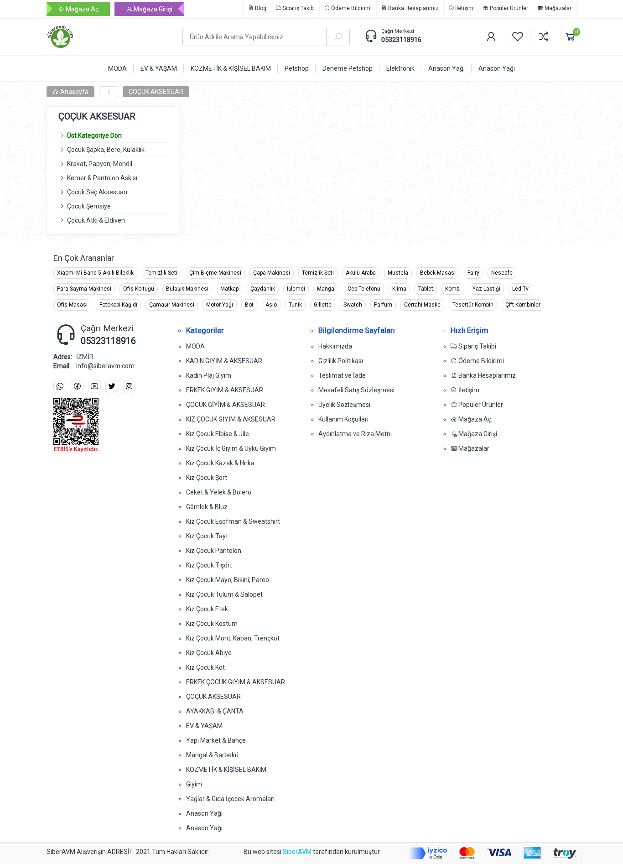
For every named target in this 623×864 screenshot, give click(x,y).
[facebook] (77, 387)
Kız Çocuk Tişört (209, 565)
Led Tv (520, 289)
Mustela (398, 273)
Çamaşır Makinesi (171, 305)
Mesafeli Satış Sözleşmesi (356, 390)
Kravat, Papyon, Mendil (99, 163)
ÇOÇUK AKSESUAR (156, 91)
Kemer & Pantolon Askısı (102, 178)
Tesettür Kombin (472, 305)
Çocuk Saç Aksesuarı (97, 192)
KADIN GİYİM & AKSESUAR (224, 360)
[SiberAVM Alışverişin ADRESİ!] (108, 37)
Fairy (473, 273)
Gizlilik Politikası (340, 360)
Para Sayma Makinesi (84, 289)
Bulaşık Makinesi (187, 289)
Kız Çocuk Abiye (209, 652)
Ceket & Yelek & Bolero (218, 492)
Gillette (323, 305)
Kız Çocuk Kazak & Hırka (220, 463)
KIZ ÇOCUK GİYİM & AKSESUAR (230, 419)
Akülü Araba (361, 273)
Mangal (326, 289)
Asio (271, 305)
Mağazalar (557, 8)
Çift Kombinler (522, 305)
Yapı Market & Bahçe (216, 740)
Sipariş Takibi (298, 8)
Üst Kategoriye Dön (94, 135)
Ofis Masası (72, 305)
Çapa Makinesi (271, 273)
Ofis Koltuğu (138, 289)
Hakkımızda (335, 346)
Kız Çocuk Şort (206, 477)
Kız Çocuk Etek (207, 609)
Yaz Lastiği (486, 289)
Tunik (295, 305)
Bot (249, 305)
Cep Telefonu (364, 289)
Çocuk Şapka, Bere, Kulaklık (106, 149)
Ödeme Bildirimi (351, 8)
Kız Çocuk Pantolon (213, 550)
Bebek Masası (438, 273)
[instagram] (129, 387)
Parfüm (383, 305)
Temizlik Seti (161, 273)
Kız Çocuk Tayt (207, 536)
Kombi (453, 289)
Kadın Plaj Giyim (208, 375)
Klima (399, 289)
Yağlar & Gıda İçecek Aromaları (230, 798)
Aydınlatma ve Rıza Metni (355, 433)
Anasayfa (73, 91)
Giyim (194, 784)
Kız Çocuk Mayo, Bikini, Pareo (227, 579)
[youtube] (94, 387)
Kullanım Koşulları (343, 419)
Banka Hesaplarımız (413, 8)
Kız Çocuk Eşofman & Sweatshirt (233, 521)
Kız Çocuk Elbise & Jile (217, 433)
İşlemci (296, 289)
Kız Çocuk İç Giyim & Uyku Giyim (231, 448)
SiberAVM (297, 851)
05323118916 (401, 40)
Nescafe (502, 273)
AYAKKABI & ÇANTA (215, 711)
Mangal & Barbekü (212, 755)
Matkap (229, 289)
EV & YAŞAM (204, 725)
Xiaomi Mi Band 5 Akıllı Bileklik (95, 273)
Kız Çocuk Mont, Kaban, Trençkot (233, 638)
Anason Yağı (204, 813)
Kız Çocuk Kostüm (212, 623)
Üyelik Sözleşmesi (344, 404)
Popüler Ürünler (508, 8)
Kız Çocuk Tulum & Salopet (224, 594)
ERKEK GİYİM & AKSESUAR (224, 390)
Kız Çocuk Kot (205, 667)
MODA (195, 346)
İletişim (463, 8)
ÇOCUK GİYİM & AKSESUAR (225, 404)
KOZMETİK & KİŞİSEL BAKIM (226, 769)
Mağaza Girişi (152, 9)
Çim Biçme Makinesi (215, 273)
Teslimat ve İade (342, 375)
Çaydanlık (262, 289)
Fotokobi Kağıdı (118, 305)
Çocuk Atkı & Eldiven (96, 220)
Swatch (352, 305)
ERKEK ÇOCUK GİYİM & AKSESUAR (235, 682)
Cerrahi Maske (422, 305)
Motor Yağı (219, 305)
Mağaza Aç (81, 9)
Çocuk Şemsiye (89, 206)
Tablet (425, 289)
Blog (260, 8)
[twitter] (111, 387)
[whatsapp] (59, 387)
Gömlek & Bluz (207, 506)
